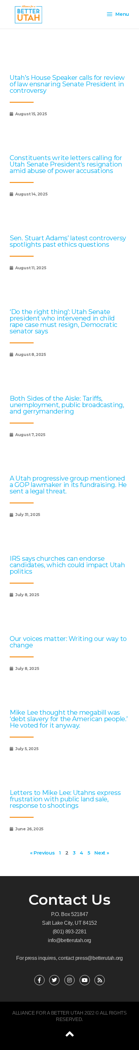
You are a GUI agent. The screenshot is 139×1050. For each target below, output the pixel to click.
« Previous (42, 853)
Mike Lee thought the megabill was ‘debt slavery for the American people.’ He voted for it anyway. (68, 719)
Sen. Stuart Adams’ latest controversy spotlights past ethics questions (68, 241)
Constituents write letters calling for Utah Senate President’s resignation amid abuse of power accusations (66, 164)
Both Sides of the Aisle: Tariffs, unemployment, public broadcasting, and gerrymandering (67, 405)
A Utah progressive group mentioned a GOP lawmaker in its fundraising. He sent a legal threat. (68, 484)
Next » (101, 853)
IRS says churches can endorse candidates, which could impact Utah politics (67, 565)
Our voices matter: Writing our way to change (68, 642)
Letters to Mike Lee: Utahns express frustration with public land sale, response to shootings (65, 799)
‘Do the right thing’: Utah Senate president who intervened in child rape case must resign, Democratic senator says (63, 321)
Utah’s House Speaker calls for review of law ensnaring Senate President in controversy (67, 84)
